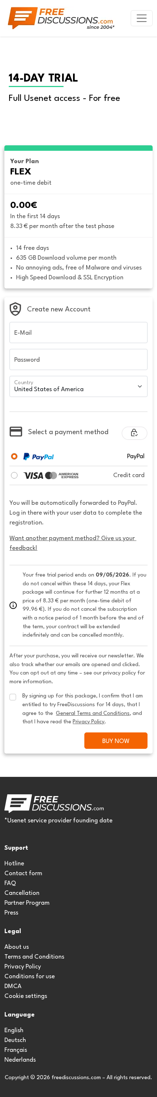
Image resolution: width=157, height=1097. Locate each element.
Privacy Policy (22, 967)
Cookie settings (25, 996)
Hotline (14, 864)
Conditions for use (29, 977)
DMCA (13, 986)
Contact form (23, 873)
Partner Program (27, 903)
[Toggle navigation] (142, 18)
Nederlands (20, 1060)
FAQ (10, 883)
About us (16, 947)
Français (15, 1050)
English (13, 1030)
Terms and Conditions (34, 957)
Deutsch (15, 1040)
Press (11, 913)
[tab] (14, 456)
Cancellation (21, 893)
